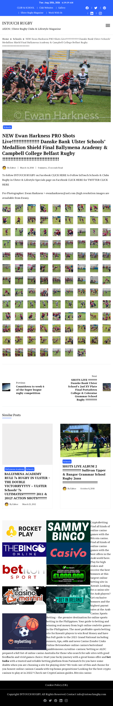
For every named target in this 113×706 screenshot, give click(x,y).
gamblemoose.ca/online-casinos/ (66, 649)
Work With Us (55, 12)
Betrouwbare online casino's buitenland (79, 645)
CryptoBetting (99, 522)
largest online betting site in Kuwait (99, 581)
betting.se (93, 649)
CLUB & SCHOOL (25, 7)
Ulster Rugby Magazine (32, 12)
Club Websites (46, 7)
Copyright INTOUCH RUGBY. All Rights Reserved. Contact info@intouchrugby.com (56, 694)
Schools (7, 127)
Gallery (61, 7)
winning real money (58, 625)
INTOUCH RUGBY (17, 23)
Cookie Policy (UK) (56, 685)
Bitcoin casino (99, 538)
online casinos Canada (29, 669)
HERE (63, 175)
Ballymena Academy (14, 469)
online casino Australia (41, 653)
